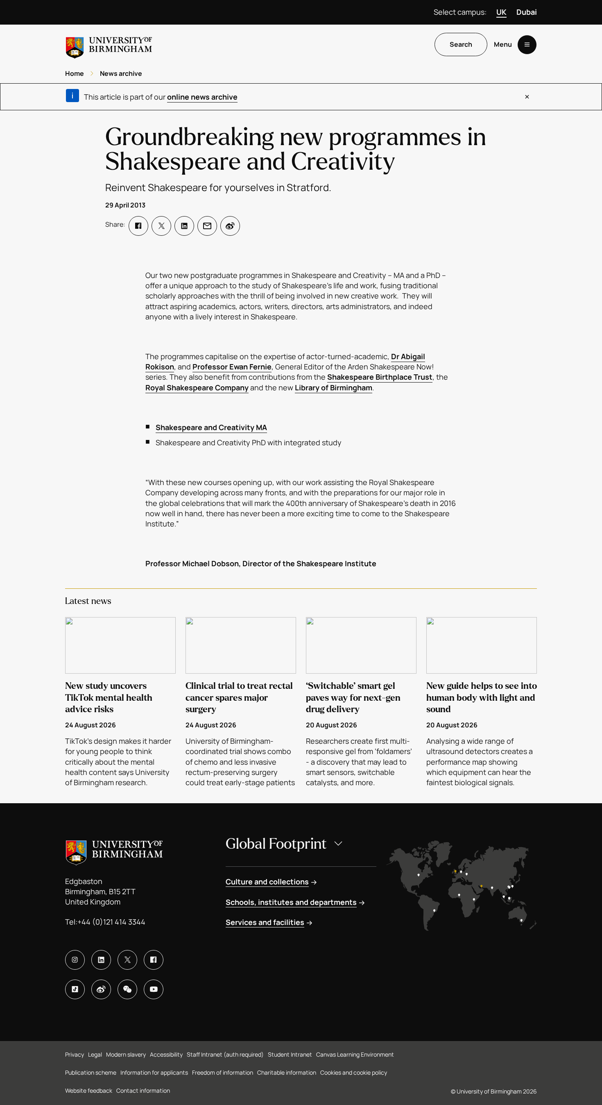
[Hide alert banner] (527, 97)
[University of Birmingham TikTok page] (75, 989)
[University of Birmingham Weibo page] (101, 989)
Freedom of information (222, 1072)
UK (501, 12)
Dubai (526, 12)
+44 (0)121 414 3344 (111, 922)
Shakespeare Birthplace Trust (379, 377)
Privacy (74, 1054)
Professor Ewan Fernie (232, 366)
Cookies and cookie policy (353, 1072)
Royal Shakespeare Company (197, 387)
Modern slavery (126, 1054)
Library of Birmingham (333, 387)
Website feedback (88, 1090)
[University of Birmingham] (109, 44)
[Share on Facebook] (138, 226)
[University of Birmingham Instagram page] (75, 960)
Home (74, 73)
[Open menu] (527, 45)
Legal (95, 1054)
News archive (121, 73)
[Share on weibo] (230, 226)
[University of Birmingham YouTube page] (153, 989)
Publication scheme (90, 1072)
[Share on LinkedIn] (184, 226)
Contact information (143, 1090)
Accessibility (166, 1054)
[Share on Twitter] (161, 226)
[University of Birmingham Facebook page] (153, 960)
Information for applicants (154, 1072)
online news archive (202, 97)
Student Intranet (290, 1054)
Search (461, 44)
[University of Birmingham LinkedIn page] (101, 960)
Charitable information (286, 1072)
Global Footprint (276, 844)
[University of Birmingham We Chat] (127, 989)
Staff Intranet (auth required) (225, 1054)
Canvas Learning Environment (355, 1054)
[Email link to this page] (207, 226)
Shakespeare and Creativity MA (211, 427)
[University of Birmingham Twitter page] (127, 960)
